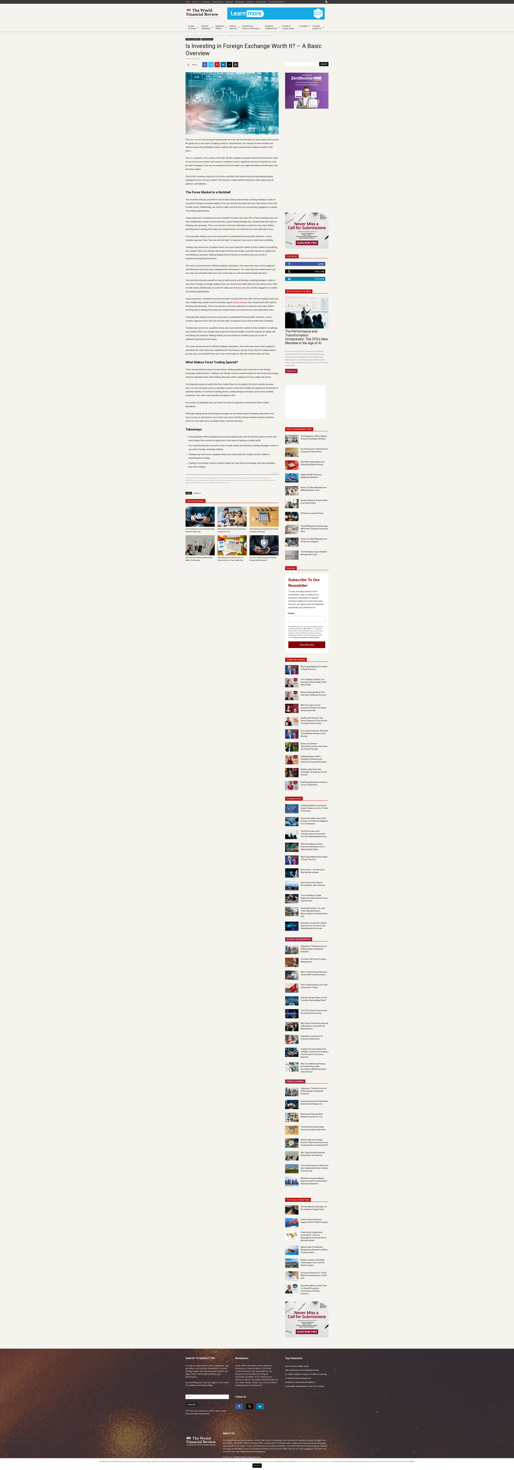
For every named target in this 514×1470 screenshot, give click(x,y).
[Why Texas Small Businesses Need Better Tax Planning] (200, 545)
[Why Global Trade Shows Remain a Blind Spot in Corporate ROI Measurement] (291, 1026)
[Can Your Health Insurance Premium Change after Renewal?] (264, 545)
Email (291, 613)
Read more (291, 371)
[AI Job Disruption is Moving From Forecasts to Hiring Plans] (291, 452)
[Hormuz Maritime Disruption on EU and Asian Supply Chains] (291, 1210)
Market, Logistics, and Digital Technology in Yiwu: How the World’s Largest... (313, 1262)
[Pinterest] (217, 64)
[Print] (235, 64)
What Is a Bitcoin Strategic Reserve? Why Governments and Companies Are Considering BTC (314, 1142)
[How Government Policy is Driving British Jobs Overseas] (291, 885)
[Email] (229, 64)
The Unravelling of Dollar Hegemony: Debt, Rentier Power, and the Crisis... (314, 898)
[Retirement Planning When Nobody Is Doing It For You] (232, 517)
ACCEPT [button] (257, 1466)
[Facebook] (204, 64)
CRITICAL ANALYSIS (233, 27)
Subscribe (229, 2)
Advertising (239, 2)
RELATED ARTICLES (195, 501)
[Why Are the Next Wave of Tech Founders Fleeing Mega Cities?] (291, 1001)
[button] (326, 2)
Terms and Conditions (276, 2)
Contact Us (250, 2)
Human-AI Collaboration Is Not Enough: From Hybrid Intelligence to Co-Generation (314, 821)
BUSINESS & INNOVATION (271, 27)
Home (188, 2)
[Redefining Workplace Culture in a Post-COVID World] (291, 785)
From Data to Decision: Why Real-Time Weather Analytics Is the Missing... (314, 733)
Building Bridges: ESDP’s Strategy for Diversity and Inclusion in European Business (313, 759)
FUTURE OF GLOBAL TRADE (288, 27)
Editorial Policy (218, 2)
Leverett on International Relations (300, 1382)
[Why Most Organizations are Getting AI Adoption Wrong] (291, 465)
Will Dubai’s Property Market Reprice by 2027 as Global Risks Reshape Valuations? (314, 1181)
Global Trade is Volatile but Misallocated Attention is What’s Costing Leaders (314, 1249)
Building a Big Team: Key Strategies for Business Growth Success (314, 772)
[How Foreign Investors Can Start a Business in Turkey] (291, 988)
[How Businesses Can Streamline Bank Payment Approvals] (200, 517)
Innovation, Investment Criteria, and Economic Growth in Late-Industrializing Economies (314, 925)
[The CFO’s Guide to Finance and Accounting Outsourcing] (291, 1013)
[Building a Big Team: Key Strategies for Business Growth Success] (291, 772)
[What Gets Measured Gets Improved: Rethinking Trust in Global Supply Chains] (291, 847)
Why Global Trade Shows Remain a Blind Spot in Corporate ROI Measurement (314, 1026)
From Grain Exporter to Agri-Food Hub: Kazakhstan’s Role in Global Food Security (314, 1168)
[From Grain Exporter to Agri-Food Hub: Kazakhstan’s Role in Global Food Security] (291, 1168)
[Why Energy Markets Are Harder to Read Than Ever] (291, 669)
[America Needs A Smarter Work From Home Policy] (291, 503)
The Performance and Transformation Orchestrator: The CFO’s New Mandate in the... (314, 834)
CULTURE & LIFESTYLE (317, 27)
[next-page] (191, 565)
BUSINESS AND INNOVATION (299, 939)
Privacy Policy (261, 2)
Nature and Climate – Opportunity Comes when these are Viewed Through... (314, 746)
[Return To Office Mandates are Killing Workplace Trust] (291, 490)
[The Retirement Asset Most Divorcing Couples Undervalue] (264, 517)
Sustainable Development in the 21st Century (304, 1386)
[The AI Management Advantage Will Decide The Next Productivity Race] (291, 529)
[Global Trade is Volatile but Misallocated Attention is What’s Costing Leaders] (291, 1250)
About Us (195, 2)
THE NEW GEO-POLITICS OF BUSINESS (251, 27)
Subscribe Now (307, 644)
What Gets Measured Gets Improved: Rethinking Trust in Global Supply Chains (313, 846)
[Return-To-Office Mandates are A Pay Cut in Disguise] (291, 542)
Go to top (276, 473)
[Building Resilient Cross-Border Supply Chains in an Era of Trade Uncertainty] (291, 808)
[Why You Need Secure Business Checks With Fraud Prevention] (291, 975)
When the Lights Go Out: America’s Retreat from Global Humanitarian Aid (313, 708)
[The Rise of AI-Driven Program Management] (291, 962)
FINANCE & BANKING (205, 27)
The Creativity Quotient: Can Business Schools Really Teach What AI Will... (313, 682)
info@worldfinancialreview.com (246, 1457)
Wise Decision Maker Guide (297, 1366)
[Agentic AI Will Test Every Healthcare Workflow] (291, 478)
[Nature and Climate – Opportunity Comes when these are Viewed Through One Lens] (291, 747)
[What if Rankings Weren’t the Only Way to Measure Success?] (291, 695)
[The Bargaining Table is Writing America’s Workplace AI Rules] (291, 439)
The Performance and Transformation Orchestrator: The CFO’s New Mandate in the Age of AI (306, 337)
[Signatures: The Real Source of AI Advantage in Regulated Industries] (291, 949)
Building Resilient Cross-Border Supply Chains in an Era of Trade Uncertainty (314, 808)
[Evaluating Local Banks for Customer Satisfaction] (291, 1039)
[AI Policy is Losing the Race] (291, 516)
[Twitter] (211, 64)
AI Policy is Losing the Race (312, 513)
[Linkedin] (223, 64)
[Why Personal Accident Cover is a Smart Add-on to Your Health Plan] (232, 545)
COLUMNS (303, 26)
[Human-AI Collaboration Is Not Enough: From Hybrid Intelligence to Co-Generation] (291, 821)
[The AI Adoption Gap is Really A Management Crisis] (291, 555)
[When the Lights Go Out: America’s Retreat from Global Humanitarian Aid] (291, 708)
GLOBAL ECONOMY (192, 27)
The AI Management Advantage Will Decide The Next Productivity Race (314, 528)
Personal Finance (217, 35)
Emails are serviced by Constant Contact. (306, 637)
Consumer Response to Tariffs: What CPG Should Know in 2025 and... (314, 1275)
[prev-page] (187, 565)
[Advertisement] (305, 402)
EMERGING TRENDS (220, 27)
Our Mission (205, 2)
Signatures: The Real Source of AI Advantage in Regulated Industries (314, 949)
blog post (197, 493)
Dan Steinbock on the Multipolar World (302, 1370)
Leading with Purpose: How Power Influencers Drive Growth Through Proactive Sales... (314, 720)
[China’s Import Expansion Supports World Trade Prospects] (291, 1222)
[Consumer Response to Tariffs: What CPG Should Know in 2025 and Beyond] (291, 1276)
